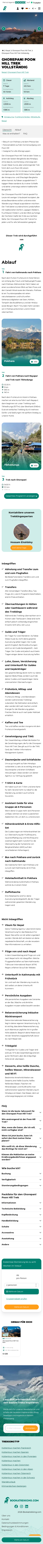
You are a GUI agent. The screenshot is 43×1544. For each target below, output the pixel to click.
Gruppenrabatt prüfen (16, 1299)
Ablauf (18, 130)
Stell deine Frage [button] (19, 548)
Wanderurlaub (8, 1482)
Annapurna (9, 117)
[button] (34, 361)
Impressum (7, 1530)
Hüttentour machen (11, 1461)
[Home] (3, 50)
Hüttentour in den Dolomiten (15, 1465)
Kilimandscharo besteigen (14, 1486)
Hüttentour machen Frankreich (16, 1448)
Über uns (6, 1516)
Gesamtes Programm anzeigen (20, 496)
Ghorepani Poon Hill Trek (18, 72)
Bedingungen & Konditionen (15, 1526)
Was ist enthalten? (11, 134)
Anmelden (30, 1428)
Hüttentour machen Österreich (16, 1473)
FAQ (25, 134)
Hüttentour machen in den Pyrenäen (19, 1456)
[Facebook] (16, 1507)
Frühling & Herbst (22, 117)
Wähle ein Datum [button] (21, 1540)
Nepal (4, 72)
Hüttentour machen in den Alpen (17, 1469)
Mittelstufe (35, 117)
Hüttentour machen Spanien (15, 1452)
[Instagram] (21, 1507)
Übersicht (7, 130)
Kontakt (5, 1519)
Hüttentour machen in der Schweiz (18, 1478)
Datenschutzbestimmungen (15, 1523)
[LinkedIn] (27, 1507)
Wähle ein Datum (15, 1292)
